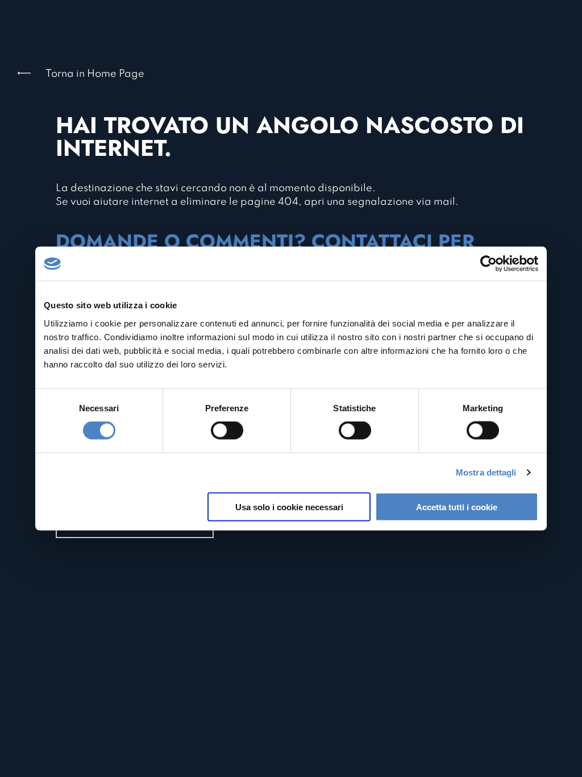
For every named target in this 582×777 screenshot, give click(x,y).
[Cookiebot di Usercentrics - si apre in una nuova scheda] (488, 263)
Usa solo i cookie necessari (289, 506)
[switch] (227, 430)
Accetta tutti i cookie (456, 506)
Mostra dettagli (486, 472)
